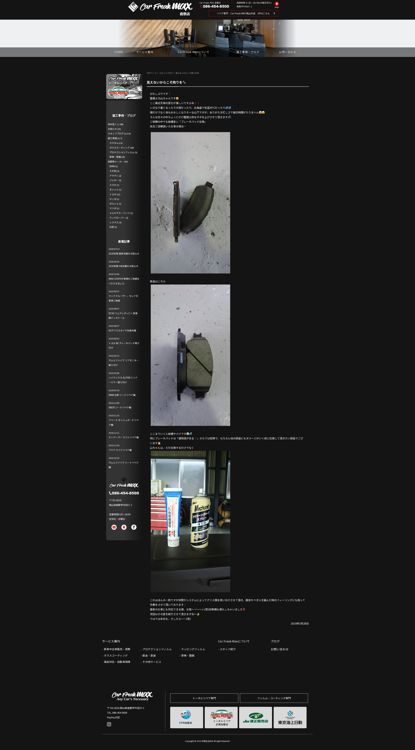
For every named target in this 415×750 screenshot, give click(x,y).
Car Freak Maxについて (193, 52)
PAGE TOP (407, 741)
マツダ (112, 208)
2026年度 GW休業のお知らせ (123, 266)
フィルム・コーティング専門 (274, 698)
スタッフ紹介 (228, 649)
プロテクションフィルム (121, 152)
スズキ (112, 184)
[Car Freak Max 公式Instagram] (110, 726)
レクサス (114, 222)
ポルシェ (114, 203)
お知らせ (112, 128)
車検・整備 (115, 156)
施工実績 (112, 138)
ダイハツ (114, 189)
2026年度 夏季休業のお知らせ (124, 253)
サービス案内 (145, 52)
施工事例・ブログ (248, 52)
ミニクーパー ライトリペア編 (124, 437)
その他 (112, 171)
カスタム (114, 142)
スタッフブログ (166, 73)
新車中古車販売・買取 (117, 649)
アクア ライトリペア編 (120, 450)
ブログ (275, 641)
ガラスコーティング (119, 147)
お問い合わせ (287, 52)
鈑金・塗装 (149, 655)
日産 (111, 227)
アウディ (113, 175)
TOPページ (151, 73)
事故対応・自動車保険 (117, 662)
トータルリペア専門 (204, 698)
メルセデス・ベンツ (119, 213)
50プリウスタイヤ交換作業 (122, 330)
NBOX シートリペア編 (120, 407)
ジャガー (113, 180)
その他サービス (151, 662)
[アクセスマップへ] (276, 5)
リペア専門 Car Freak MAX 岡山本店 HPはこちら (243, 13)
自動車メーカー (116, 161)
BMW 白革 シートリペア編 (122, 395)
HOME (119, 52)
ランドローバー (117, 217)
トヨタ (112, 194)
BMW (112, 166)
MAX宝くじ (113, 124)
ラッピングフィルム (193, 649)
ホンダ (112, 199)
